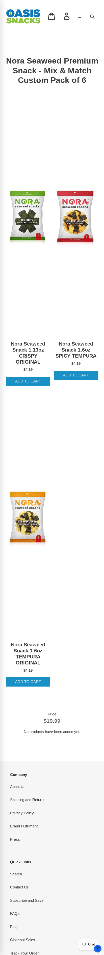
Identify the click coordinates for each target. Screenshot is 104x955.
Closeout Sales (22, 940)
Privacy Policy (22, 813)
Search (16, 874)
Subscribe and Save (26, 900)
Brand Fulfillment (24, 826)
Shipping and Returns (27, 800)
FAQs (15, 913)
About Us (17, 786)
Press (15, 839)
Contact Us (19, 887)
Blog (13, 927)
